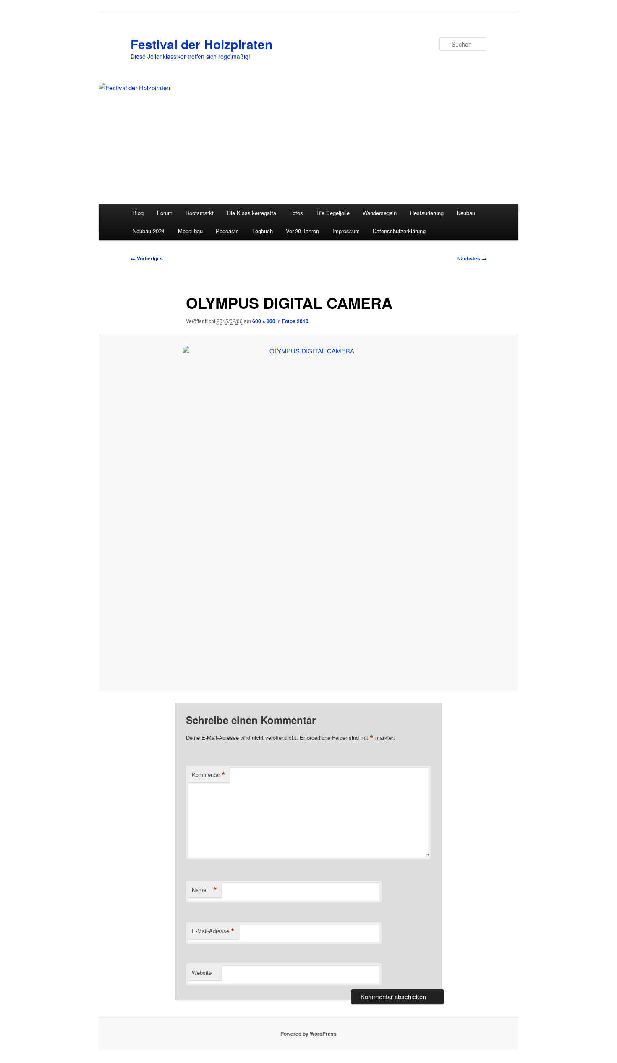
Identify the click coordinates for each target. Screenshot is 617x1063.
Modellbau (190, 231)
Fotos (296, 213)
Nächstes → (471, 258)
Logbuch (262, 231)
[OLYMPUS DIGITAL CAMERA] (308, 514)
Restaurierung (427, 213)
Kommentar (208, 774)
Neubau (466, 213)
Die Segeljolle (333, 213)
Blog (138, 213)
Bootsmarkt (200, 213)
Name (204, 890)
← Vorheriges (147, 258)
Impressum (346, 231)
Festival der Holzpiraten (201, 44)
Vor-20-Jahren (302, 231)
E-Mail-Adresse (213, 931)
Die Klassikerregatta (251, 213)
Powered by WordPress (308, 1033)
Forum (165, 213)
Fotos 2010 (295, 321)
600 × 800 (263, 321)
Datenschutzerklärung (399, 231)
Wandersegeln (380, 213)
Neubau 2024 (149, 231)
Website (202, 972)
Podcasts (227, 231)
